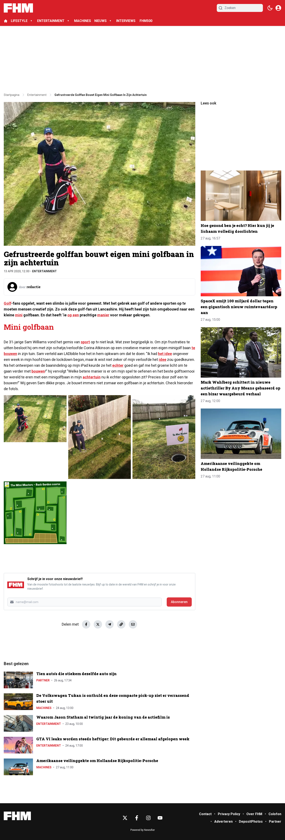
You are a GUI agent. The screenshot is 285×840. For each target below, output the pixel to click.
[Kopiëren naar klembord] (121, 624)
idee (162, 359)
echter (118, 365)
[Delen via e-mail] (133, 624)
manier (103, 315)
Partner (43, 680)
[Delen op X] (98, 624)
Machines (44, 708)
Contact (205, 814)
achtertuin (92, 377)
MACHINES (82, 21)
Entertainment (44, 271)
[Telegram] (109, 624)
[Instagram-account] (148, 817)
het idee (165, 353)
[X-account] (124, 817)
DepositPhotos (251, 821)
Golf (7, 303)
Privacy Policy (229, 814)
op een (73, 315)
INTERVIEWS (126, 21)
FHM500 (146, 21)
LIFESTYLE (19, 21)
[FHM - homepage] (18, 8)
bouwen (38, 371)
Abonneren (179, 602)
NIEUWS (100, 21)
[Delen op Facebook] (86, 624)
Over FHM (254, 814)
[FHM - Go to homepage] (17, 816)
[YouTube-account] (160, 817)
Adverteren (223, 821)
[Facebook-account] (136, 817)
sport (85, 342)
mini (19, 315)
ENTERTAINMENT (50, 21)
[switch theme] (270, 8)
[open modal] (278, 8)
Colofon (275, 814)
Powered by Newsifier (142, 830)
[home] (6, 21)
